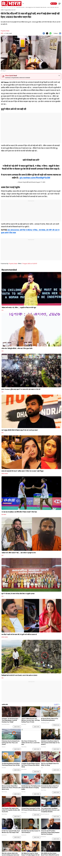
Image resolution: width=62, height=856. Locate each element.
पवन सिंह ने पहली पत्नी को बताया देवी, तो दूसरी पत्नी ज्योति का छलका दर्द (19, 634)
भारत (2, 33)
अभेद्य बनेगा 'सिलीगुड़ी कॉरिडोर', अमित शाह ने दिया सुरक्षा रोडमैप (17, 348)
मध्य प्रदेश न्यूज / (13, 7)
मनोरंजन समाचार (5, 473)
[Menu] (58, 4)
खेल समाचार (4, 514)
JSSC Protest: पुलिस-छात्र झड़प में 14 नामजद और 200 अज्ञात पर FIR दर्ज (21, 389)
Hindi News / (3, 7)
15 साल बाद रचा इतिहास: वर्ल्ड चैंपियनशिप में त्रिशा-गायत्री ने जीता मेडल (19, 512)
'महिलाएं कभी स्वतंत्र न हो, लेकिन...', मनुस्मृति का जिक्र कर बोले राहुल (19, 307)
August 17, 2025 (40, 182)
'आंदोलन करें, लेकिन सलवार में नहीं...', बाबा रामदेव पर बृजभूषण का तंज (19, 553)
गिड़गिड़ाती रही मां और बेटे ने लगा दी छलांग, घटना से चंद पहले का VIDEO (19, 675)
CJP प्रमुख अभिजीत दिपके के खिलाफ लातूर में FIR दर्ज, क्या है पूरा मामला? (20, 430)
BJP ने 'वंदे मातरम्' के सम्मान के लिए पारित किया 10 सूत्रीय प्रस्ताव (18, 593)
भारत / (8, 7)
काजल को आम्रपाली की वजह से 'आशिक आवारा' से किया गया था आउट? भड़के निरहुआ (22, 471)
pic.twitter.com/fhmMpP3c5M (35, 177)
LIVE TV (54, 3)
